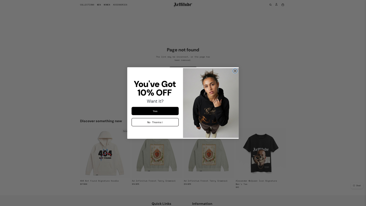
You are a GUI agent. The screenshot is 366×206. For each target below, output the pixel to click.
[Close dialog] (235, 70)
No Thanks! (155, 122)
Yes (155, 111)
